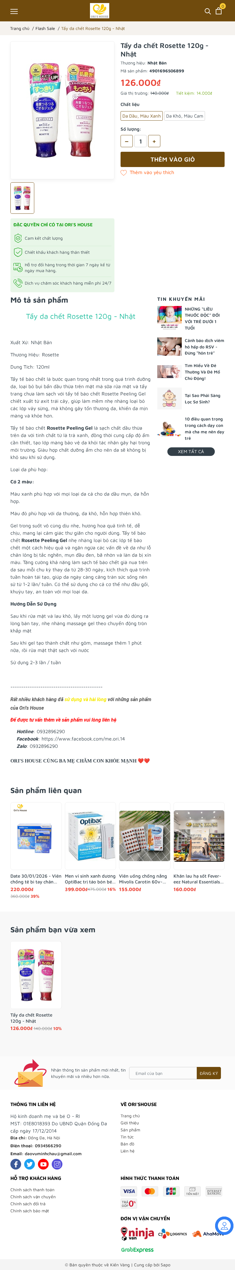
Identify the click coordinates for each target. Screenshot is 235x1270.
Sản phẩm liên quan (46, 790)
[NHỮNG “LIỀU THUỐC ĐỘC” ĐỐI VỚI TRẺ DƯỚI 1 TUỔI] (169, 318)
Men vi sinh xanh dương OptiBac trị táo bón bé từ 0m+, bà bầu (90, 879)
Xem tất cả (191, 451)
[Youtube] (43, 1164)
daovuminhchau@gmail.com (53, 1153)
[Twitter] (29, 1164)
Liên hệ (128, 1150)
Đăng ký (209, 1073)
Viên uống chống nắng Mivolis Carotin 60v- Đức (143, 879)
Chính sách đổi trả (28, 1203)
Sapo (165, 1264)
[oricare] (99, 10)
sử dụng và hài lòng (85, 699)
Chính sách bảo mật (29, 1210)
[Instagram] (57, 1164)
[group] (62, 110)
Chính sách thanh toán (32, 1189)
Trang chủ (130, 1115)
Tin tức (127, 1136)
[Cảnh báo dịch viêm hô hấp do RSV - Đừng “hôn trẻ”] (169, 346)
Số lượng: (131, 129)
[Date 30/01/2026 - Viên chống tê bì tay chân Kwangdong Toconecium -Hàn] (36, 836)
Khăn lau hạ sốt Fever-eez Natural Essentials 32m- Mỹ (197, 879)
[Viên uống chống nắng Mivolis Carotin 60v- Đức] (144, 836)
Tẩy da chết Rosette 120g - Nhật (31, 1018)
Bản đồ (127, 1143)
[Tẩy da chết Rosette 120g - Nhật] (36, 975)
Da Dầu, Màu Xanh (141, 115)
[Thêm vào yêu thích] (147, 172)
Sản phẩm (130, 1129)
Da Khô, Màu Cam (184, 115)
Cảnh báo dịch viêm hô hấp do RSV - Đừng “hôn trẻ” (204, 347)
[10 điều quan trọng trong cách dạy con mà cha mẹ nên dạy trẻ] (169, 428)
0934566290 (48, 1145)
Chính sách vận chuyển (33, 1196)
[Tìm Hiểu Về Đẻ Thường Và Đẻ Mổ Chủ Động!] (169, 371)
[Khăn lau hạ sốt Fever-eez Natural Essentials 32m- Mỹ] (199, 836)
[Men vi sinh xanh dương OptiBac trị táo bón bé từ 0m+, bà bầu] (90, 836)
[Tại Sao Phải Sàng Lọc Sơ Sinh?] (169, 399)
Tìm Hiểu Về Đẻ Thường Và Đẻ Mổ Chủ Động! (202, 372)
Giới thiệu (130, 1122)
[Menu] (14, 11)
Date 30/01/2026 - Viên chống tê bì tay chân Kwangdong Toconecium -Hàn (36, 879)
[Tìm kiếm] (208, 11)
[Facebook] (15, 1164)
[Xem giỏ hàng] (219, 10)
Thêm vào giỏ (173, 159)
